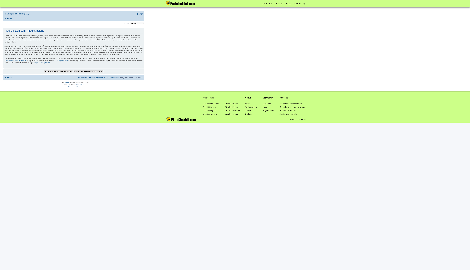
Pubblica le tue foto (288, 111)
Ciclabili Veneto (209, 107)
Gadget (248, 114)
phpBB (67, 82)
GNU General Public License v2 (15, 61)
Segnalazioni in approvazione (293, 107)
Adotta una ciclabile (288, 114)
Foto (288, 3)
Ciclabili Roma (231, 104)
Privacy (292, 119)
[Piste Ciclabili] (180, 3)
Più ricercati (208, 98)
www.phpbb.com (62, 61)
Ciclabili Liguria (209, 111)
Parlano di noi (251, 107)
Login (265, 107)
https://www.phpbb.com (42, 63)
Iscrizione (267, 104)
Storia (247, 104)
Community (268, 98)
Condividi (267, 3)
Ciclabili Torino (231, 114)
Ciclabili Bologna (232, 111)
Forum (297, 3)
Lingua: (126, 23)
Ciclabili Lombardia (211, 104)
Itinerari (279, 3)
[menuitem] (26, 14)
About (248, 98)
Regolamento (268, 111)
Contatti (303, 119)
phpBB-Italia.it (79, 84)
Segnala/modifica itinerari (291, 104)
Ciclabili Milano (231, 107)
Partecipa (284, 98)
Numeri (248, 111)
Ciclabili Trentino (210, 114)
